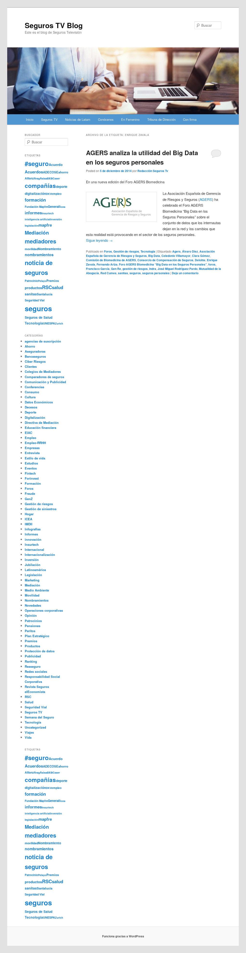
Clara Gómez (201, 256)
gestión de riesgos (135, 269)
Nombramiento (49, 249)
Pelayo (42, 281)
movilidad (31, 249)
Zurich (59, 323)
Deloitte (200, 260)
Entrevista (32, 453)
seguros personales (156, 273)
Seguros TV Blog (54, 25)
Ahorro (30, 346)
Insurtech (48, 213)
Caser (56, 178)
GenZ (29, 498)
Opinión (31, 615)
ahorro (63, 172)
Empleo (30, 437)
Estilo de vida (35, 458)
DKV (48, 194)
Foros (108, 251)
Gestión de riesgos (126, 251)
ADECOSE (50, 172)
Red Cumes (108, 273)
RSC (47, 287)
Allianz (29, 178)
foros (211, 264)
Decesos (31, 407)
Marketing (32, 580)
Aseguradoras (35, 351)
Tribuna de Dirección (161, 119)
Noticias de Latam (77, 119)
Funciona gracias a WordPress (123, 936)
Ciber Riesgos (35, 361)
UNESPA (49, 323)
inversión (56, 219)
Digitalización (35, 417)
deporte (61, 186)
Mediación (37, 232)
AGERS (206, 199)
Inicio (29, 119)
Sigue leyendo (99, 240)
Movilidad (32, 595)
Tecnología (148, 251)
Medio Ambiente (37, 590)
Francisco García (98, 269)
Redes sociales (36, 671)
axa (50, 178)
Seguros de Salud (38, 317)
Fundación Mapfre (36, 207)
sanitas (123, 273)
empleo (56, 194)
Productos (32, 646)
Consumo (32, 392)
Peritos (30, 631)
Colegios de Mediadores (43, 371)
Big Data (154, 256)
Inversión (32, 559)
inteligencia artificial (37, 219)
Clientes (31, 366)
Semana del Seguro (39, 717)
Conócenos (106, 119)
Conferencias (34, 387)
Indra (152, 269)
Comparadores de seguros (44, 377)
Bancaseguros (35, 356)
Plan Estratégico (37, 636)
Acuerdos (34, 172)
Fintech (30, 473)
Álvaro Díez (190, 251)
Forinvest (32, 478)
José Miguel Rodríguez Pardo (177, 269)
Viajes (29, 732)
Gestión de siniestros (40, 509)
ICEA (28, 519)
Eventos (31, 468)
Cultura (30, 397)
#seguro (37, 163)
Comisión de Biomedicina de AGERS (111, 260)
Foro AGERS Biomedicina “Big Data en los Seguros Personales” (163, 264)
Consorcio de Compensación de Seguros (165, 260)
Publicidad (33, 656)
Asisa (43, 178)
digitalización (35, 193)
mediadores (40, 241)
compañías (40, 185)
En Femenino (130, 119)
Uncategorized (35, 727)
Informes (31, 534)
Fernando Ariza (107, 264)
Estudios (31, 463)
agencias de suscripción (43, 341)
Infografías (33, 529)
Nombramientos (37, 600)
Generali (54, 206)
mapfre (45, 225)
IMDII (28, 524)
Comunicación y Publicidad (45, 382)
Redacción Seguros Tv (152, 171)
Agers (176, 251)
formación (35, 200)
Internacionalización (40, 554)
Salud (29, 702)
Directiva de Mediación (42, 422)
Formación (33, 483)
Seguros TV (49, 119)
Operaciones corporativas (44, 610)
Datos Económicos (39, 402)
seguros (135, 273)
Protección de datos (40, 651)
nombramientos (39, 254)
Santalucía (44, 294)
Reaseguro (33, 666)
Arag (37, 178)
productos (33, 287)
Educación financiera (40, 427)
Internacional (34, 549)
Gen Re (116, 269)
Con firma (190, 119)
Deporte (30, 412)
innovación (33, 539)
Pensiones (32, 625)
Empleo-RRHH (35, 442)
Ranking (31, 661)
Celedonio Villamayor (176, 256)
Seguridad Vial (34, 300)
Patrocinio (31, 281)
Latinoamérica (35, 569)
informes (33, 213)
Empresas (32, 447)
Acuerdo (56, 164)
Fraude (30, 493)
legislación (31, 225)
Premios (52, 280)
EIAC (28, 432)
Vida (28, 737)
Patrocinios (33, 620)
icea (62, 207)
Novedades (33, 605)
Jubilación (32, 564)
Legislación (33, 574)
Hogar (29, 514)
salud (57, 287)
